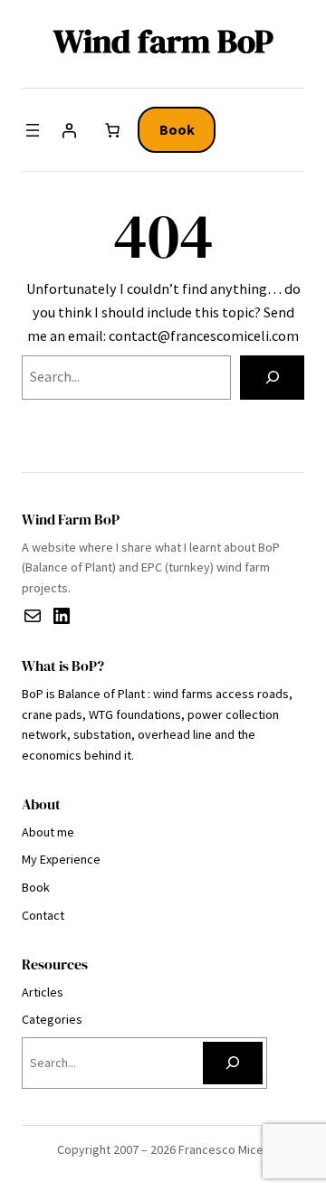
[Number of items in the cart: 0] (112, 130)
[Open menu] (32, 130)
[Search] (272, 377)
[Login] (69, 130)
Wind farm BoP (163, 40)
